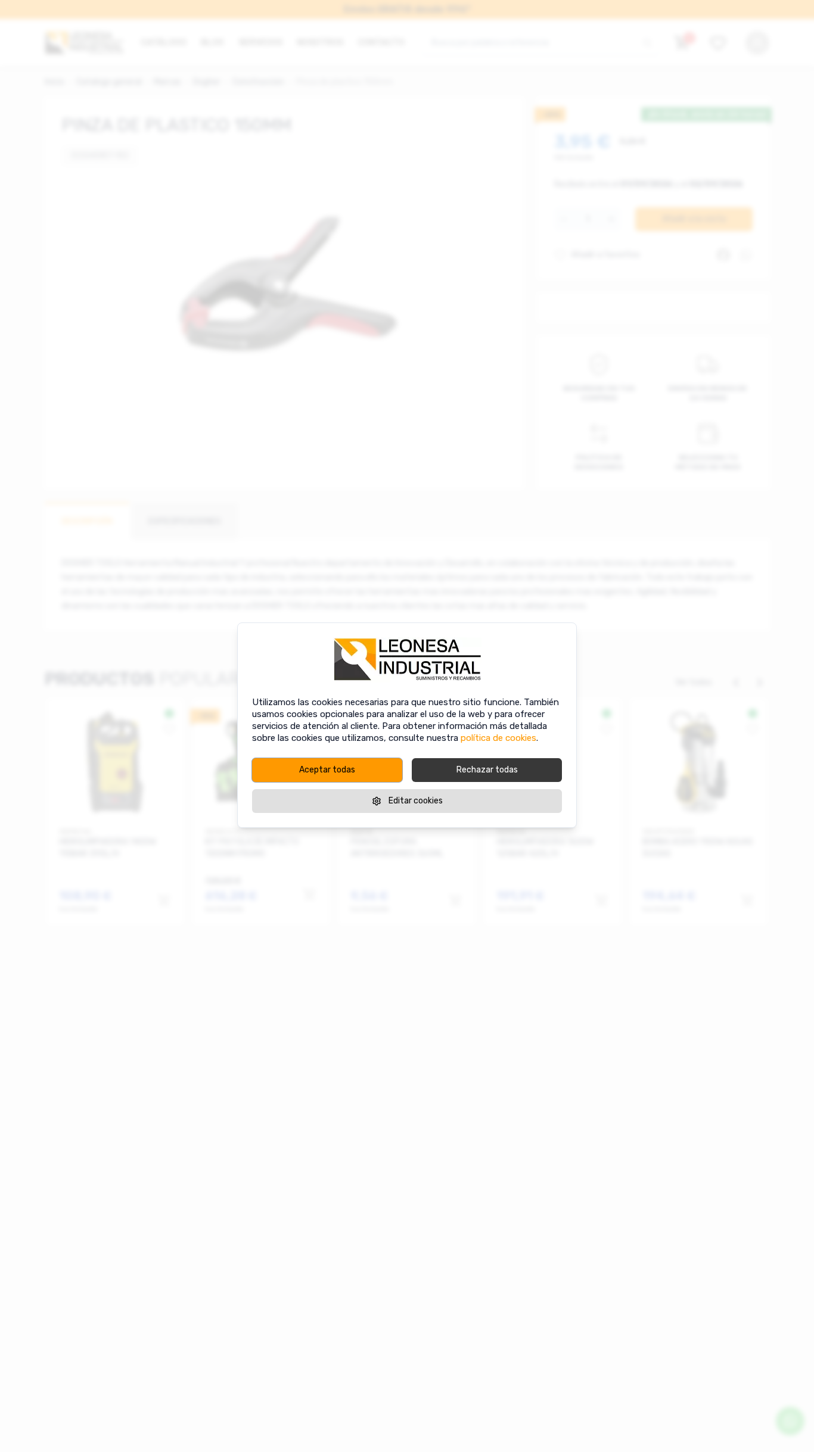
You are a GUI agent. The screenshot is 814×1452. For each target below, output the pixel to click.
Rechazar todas (487, 770)
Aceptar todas (327, 770)
